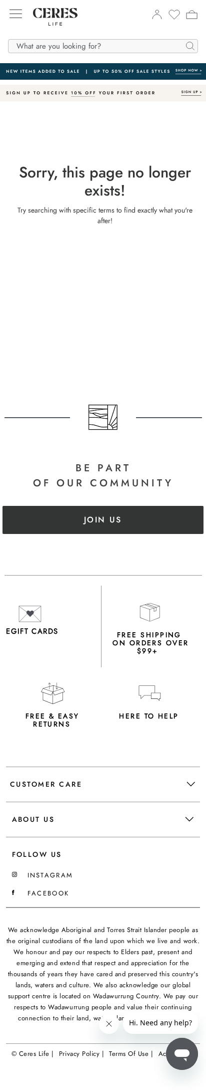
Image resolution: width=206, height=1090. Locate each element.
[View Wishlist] (174, 18)
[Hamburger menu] (15, 14)
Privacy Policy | (81, 1053)
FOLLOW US (37, 854)
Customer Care (46, 784)
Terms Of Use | (131, 1053)
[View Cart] (192, 16)
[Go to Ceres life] (50, 33)
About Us (33, 819)
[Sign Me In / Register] (156, 17)
